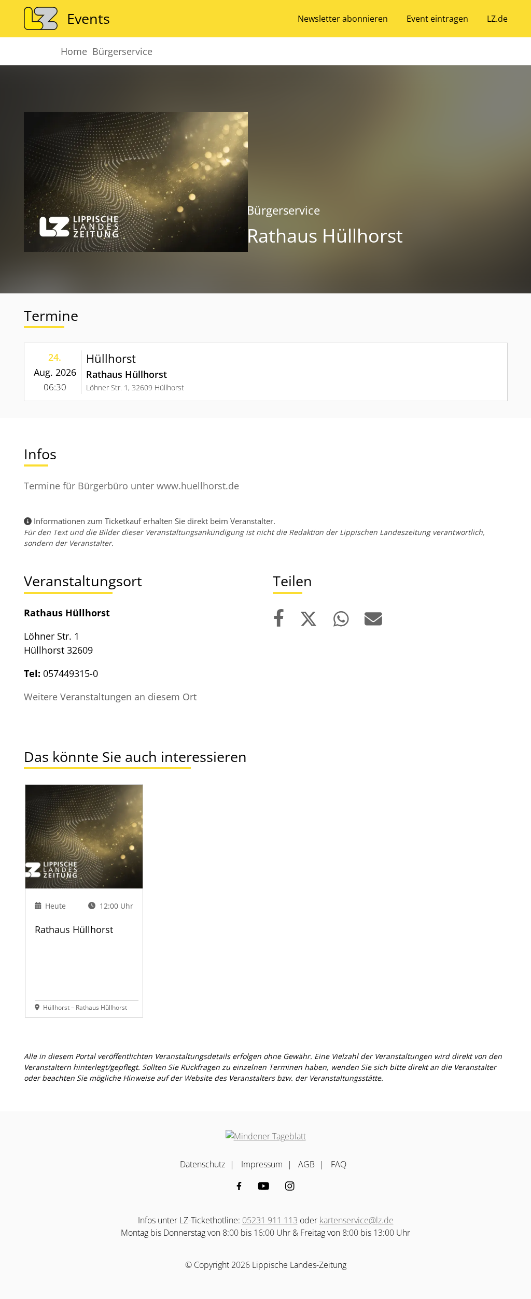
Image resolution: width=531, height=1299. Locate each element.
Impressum (262, 1164)
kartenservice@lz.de (356, 1220)
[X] (308, 619)
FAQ (338, 1164)
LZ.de (497, 18)
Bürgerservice (122, 51)
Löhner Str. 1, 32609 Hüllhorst (135, 387)
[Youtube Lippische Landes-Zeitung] (264, 1186)
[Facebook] (279, 619)
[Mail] (373, 619)
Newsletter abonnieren (343, 18)
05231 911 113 (270, 1220)
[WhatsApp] (341, 619)
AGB (306, 1164)
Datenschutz (202, 1164)
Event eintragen (437, 18)
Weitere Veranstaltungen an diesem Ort (110, 696)
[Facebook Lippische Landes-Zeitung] (239, 1186)
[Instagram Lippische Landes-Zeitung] (290, 1186)
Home (74, 51)
